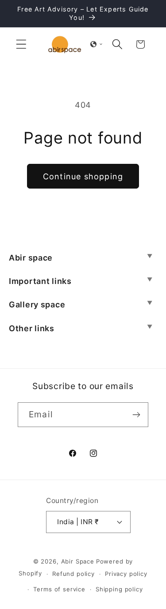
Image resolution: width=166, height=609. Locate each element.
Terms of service (59, 589)
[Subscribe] (136, 414)
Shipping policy (119, 589)
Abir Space (77, 561)
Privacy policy (126, 573)
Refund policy (73, 573)
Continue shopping (83, 176)
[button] (21, 44)
